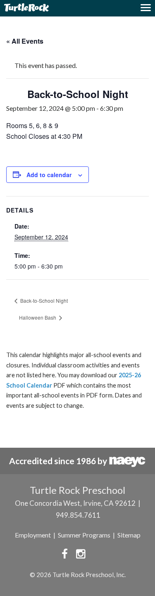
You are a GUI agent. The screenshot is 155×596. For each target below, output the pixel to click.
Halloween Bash (38, 317)
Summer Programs (84, 535)
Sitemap (129, 535)
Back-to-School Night (43, 300)
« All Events (24, 41)
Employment (33, 535)
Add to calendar (49, 175)
